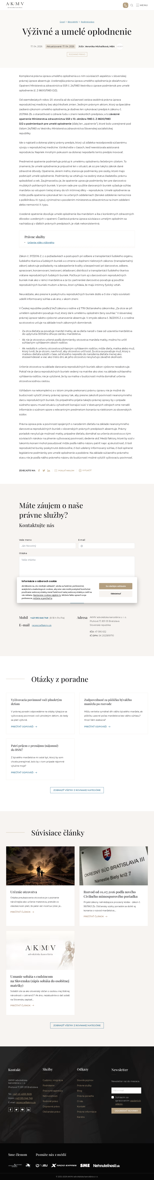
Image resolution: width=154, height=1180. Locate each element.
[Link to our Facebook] (10, 1110)
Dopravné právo (51, 1106)
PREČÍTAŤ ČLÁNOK (20, 912)
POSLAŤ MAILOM (66, 470)
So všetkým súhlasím (116, 586)
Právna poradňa (85, 1096)
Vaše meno (25, 540)
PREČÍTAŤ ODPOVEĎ (22, 726)
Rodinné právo (87, 22)
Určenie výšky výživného (41, 242)
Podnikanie (48, 1085)
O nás (80, 1101)
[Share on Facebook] (39, 470)
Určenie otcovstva (23, 892)
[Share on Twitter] (44, 470)
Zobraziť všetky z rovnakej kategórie (77, 790)
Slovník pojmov (85, 1080)
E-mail (81, 540)
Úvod (62, 22)
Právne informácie (86, 1111)
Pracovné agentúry (53, 1090)
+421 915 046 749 (125, 5)
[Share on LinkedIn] (48, 470)
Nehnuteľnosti (50, 1096)
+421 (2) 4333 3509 (22, 1094)
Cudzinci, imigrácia (53, 1080)
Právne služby (84, 1085)
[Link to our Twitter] (16, 1110)
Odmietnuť (116, 594)
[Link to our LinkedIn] (28, 1110)
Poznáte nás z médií (51, 1154)
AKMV (15, 5)
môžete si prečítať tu (42, 598)
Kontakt (81, 1106)
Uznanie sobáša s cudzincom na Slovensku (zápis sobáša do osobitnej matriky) (39, 981)
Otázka (23, 553)
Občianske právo (51, 1111)
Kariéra (81, 1117)
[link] (132, 5)
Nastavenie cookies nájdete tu (47, 595)
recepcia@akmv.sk (41, 625)
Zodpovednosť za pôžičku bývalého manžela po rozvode (108, 702)
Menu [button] (144, 5)
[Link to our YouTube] (22, 1110)
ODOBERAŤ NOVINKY (126, 1110)
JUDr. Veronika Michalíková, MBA (97, 46)
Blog (79, 1090)
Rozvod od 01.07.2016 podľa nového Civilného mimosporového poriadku (111, 894)
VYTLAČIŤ (86, 470)
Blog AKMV (73, 22)
